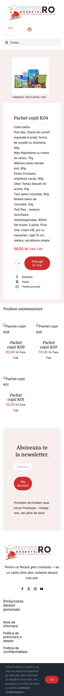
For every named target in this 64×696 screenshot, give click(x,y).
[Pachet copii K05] (48, 326)
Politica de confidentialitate (15, 650)
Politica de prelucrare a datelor (12, 637)
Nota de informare (10, 624)
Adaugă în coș (37, 263)
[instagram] (35, 588)
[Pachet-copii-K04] (30, 75)
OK (52, 679)
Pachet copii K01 (15, 397)
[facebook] (22, 588)
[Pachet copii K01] (15, 379)
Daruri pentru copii (36, 96)
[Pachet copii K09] (15, 326)
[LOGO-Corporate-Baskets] (32, 5)
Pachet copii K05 (48, 344)
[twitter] (28, 588)
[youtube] (41, 588)
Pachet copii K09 (15, 344)
